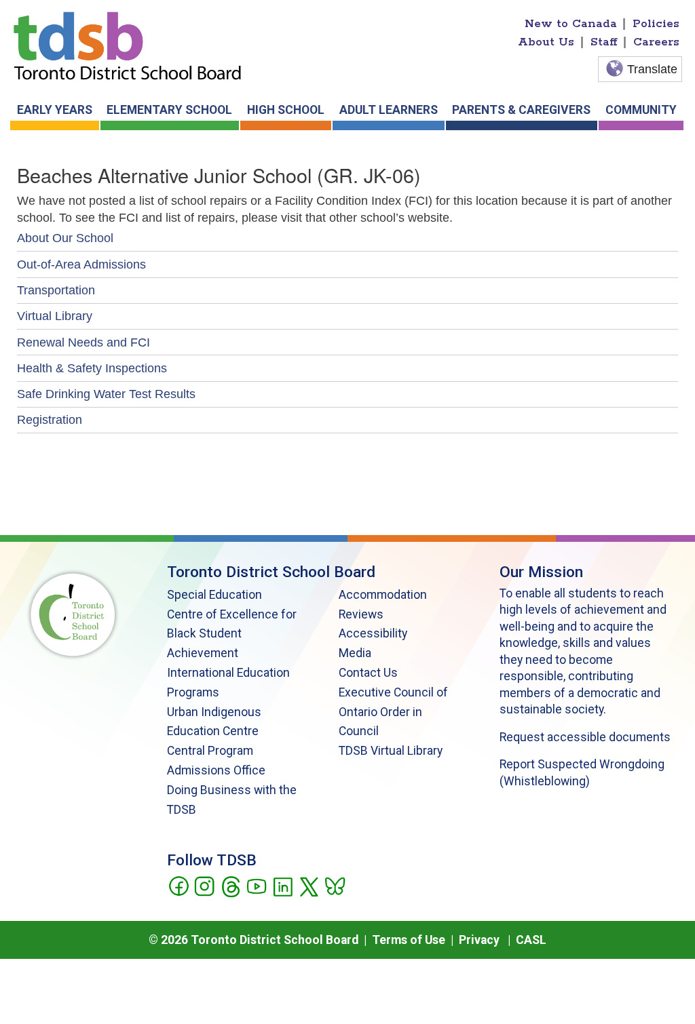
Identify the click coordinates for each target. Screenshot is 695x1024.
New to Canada (571, 23)
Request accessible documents (585, 737)
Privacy (479, 940)
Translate (652, 69)
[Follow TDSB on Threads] (230, 885)
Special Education (214, 595)
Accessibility (373, 633)
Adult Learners (388, 110)
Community (641, 110)
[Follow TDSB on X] (308, 885)
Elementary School (169, 110)
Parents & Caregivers (521, 110)
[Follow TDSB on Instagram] (204, 885)
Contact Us (368, 673)
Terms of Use (408, 940)
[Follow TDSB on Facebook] (178, 885)
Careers (656, 42)
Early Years (54, 110)
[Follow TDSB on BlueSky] (334, 885)
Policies (656, 23)
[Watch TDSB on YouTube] (256, 885)
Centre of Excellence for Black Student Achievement (232, 634)
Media (355, 653)
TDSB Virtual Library (391, 750)
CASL (531, 940)
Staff (604, 42)
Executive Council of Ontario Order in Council (393, 712)
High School (285, 110)
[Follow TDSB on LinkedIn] (282, 885)
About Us (546, 42)
